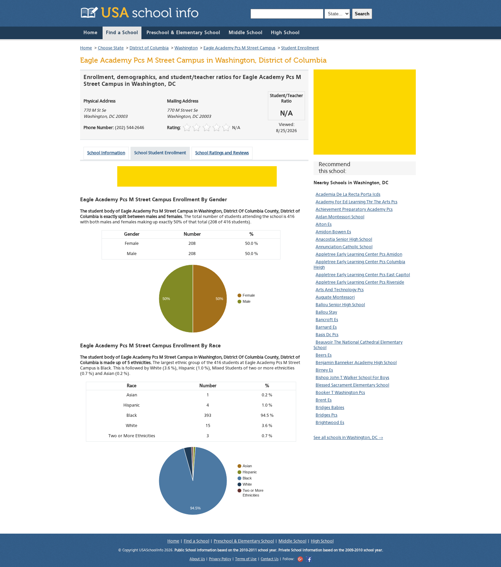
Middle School (245, 32)
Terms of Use (246, 559)
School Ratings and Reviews (222, 153)
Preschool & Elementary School (183, 32)
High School (285, 32)
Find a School (122, 32)
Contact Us (269, 559)
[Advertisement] (365, 112)
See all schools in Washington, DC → (348, 438)
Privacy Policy (220, 559)
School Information (106, 153)
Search (362, 13)
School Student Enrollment (160, 153)
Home (90, 32)
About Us (197, 559)
